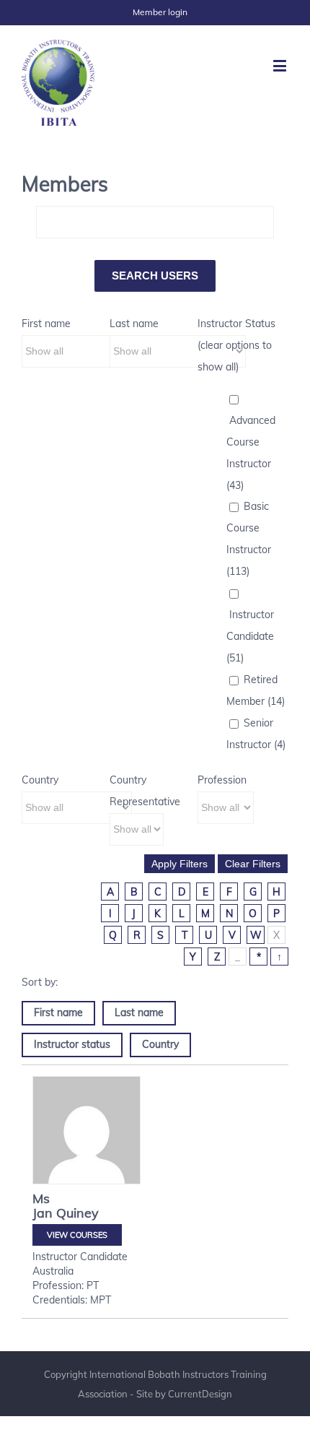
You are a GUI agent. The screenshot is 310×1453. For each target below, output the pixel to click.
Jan (42, 1213)
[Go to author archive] (86, 1130)
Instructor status (72, 1044)
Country (40, 779)
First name (46, 323)
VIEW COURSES (77, 1235)
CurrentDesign (200, 1394)
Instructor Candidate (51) (250, 636)
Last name (134, 323)
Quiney (77, 1213)
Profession (222, 779)
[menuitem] (160, 12)
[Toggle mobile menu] (280, 65)
